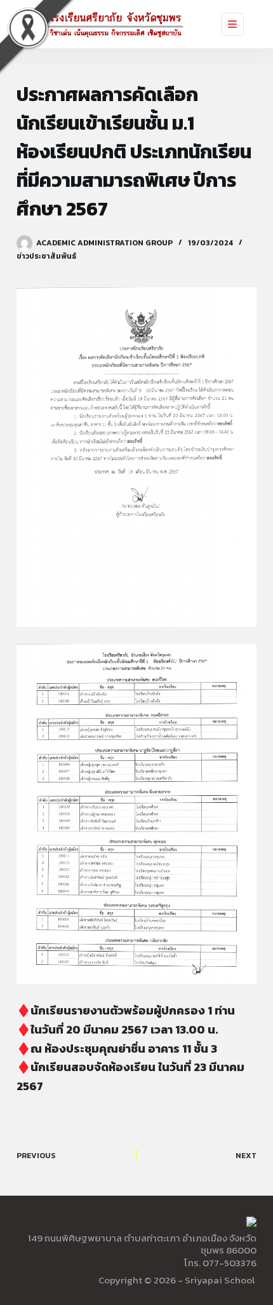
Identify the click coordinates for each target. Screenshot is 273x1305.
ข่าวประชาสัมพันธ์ (46, 256)
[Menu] (232, 24)
